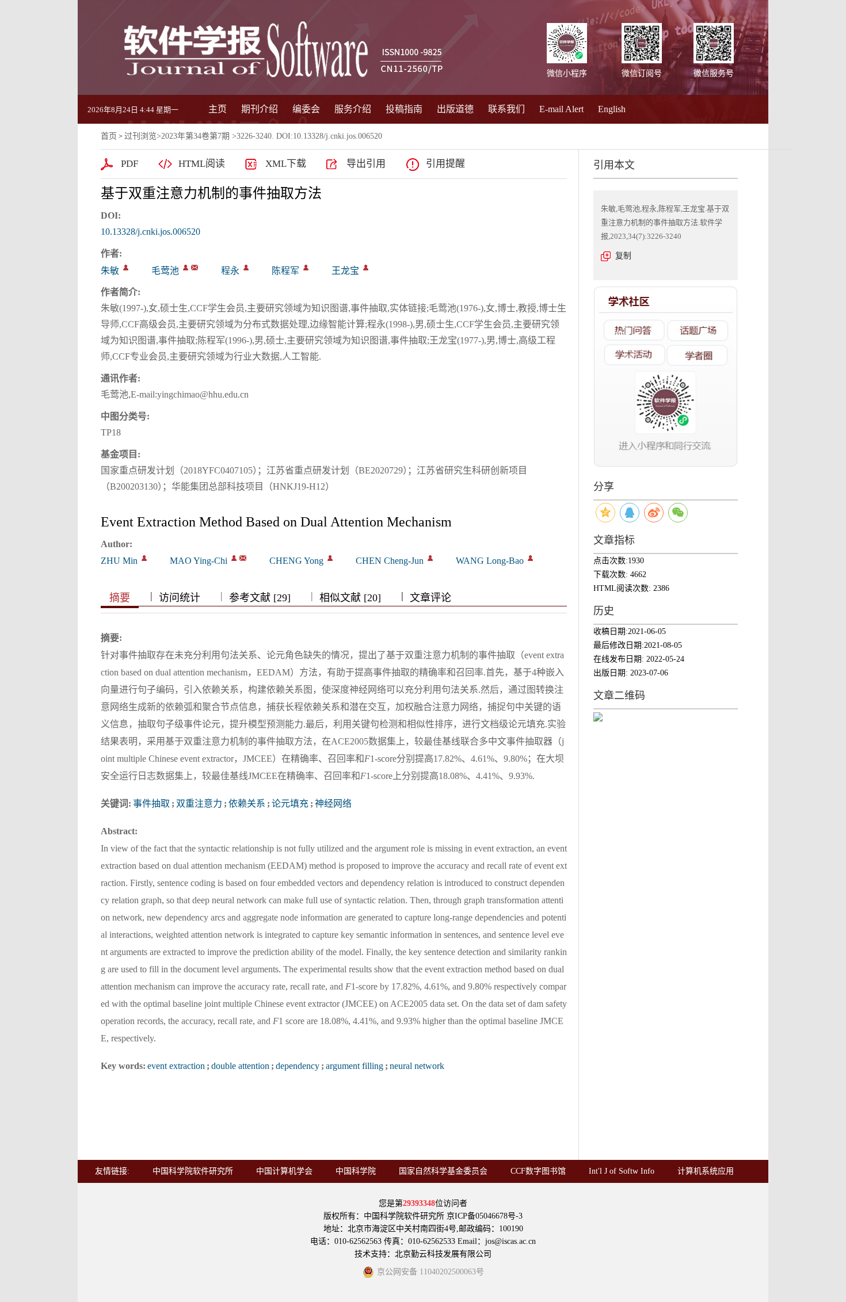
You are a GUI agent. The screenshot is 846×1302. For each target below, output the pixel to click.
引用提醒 (445, 163)
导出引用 (366, 163)
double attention (240, 1066)
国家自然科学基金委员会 (443, 1171)
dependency (297, 1066)
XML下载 (285, 163)
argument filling (354, 1066)
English (612, 109)
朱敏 (110, 271)
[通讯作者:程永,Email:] (246, 267)
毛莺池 (165, 271)
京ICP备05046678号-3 (485, 1216)
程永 (230, 271)
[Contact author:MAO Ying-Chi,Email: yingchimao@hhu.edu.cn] (234, 558)
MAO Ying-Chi (198, 561)
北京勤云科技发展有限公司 (443, 1254)
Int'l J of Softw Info (621, 1171)
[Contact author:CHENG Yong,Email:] (330, 558)
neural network (417, 1066)
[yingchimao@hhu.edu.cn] (194, 267)
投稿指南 (404, 109)
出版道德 (455, 109)
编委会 (306, 109)
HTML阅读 (201, 163)
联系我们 (506, 109)
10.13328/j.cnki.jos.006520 (150, 231)
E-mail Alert (561, 109)
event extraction (176, 1066)
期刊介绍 (259, 109)
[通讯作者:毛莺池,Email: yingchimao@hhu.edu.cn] (185, 267)
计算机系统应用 (705, 1171)
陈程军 (285, 271)
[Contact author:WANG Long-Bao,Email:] (530, 558)
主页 (217, 109)
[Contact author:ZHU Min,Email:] (144, 558)
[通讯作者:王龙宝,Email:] (365, 267)
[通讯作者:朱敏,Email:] (125, 267)
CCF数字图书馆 (538, 1171)
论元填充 (290, 803)
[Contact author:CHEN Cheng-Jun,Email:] (430, 558)
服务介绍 (352, 109)
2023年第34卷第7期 (195, 136)
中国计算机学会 (284, 1171)
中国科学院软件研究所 (193, 1171)
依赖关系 (246, 803)
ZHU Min (119, 561)
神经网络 (333, 803)
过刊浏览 (140, 136)
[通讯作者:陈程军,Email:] (305, 267)
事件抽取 (151, 803)
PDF (129, 163)
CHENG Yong (296, 561)
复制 (623, 255)
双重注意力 (199, 803)
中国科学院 (356, 1171)
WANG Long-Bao (490, 561)
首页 (109, 136)
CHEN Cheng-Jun (390, 561)
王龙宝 (345, 271)
